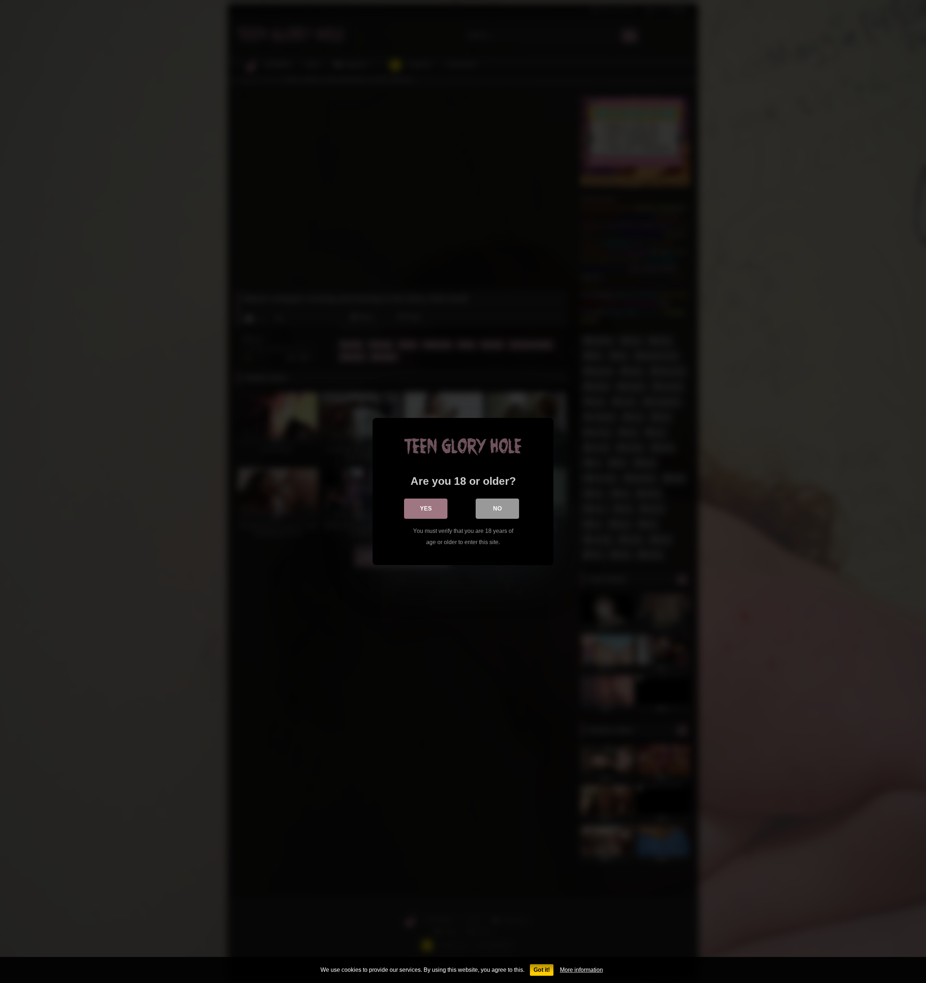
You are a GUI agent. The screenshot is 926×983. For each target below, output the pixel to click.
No (497, 508)
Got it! (542, 970)
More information (581, 970)
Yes (426, 508)
